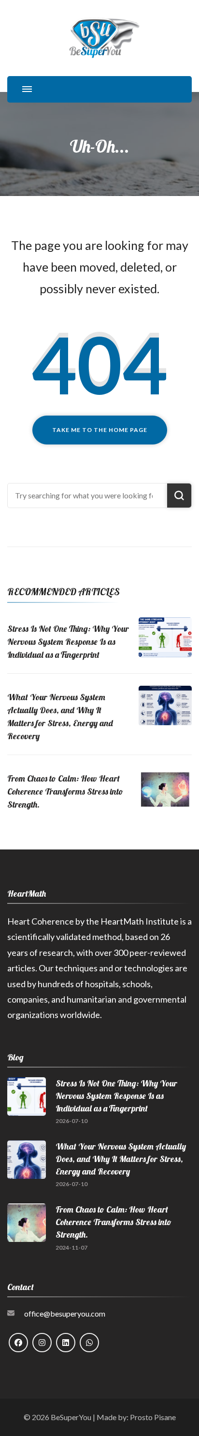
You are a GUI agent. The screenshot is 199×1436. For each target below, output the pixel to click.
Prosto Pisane (153, 1417)
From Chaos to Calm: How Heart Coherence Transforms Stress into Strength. (65, 791)
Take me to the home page (99, 429)
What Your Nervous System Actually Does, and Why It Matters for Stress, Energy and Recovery (121, 1159)
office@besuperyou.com (64, 1313)
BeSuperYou (71, 1417)
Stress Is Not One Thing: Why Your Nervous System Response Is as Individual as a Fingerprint (68, 641)
